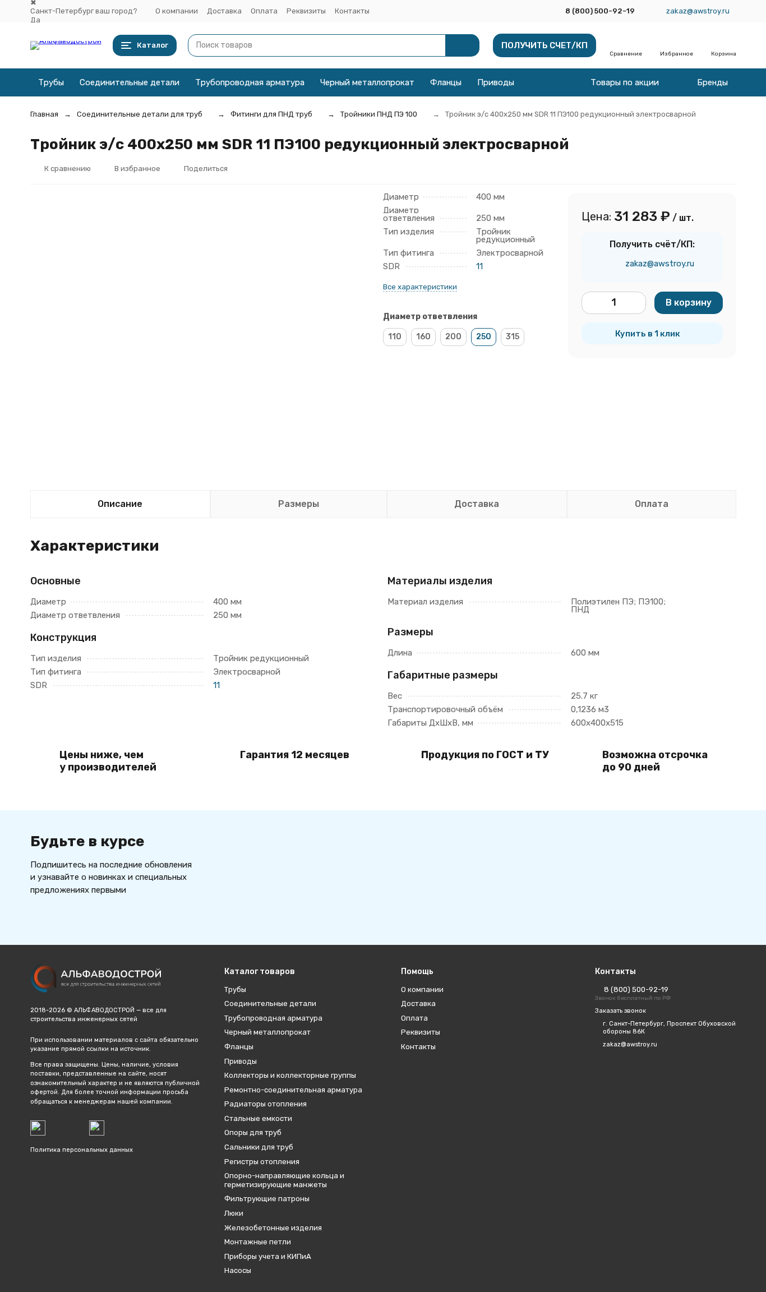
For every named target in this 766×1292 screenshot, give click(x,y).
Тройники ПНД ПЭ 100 (378, 114)
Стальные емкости (258, 1118)
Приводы (495, 82)
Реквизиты (306, 11)
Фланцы (446, 82)
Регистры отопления (261, 1161)
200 (453, 337)
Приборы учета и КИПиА (267, 1256)
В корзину (689, 302)
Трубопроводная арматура (249, 82)
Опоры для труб (253, 1132)
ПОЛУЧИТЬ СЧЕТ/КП (544, 45)
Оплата (264, 11)
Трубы (51, 82)
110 (395, 337)
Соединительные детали (129, 82)
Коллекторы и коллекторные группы (290, 1075)
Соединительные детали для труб (139, 114)
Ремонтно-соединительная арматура (293, 1090)
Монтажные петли (257, 1242)
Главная (44, 114)
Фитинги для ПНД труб (271, 114)
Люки (233, 1213)
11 (479, 266)
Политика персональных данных (81, 1149)
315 (512, 337)
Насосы (237, 1270)
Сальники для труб (258, 1147)
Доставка (224, 11)
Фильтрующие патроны (267, 1198)
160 (423, 337)
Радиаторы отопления (265, 1104)
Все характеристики (420, 287)
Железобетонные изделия (273, 1228)
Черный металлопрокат (367, 82)
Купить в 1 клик (647, 334)
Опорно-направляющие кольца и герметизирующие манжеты (284, 1180)
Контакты (352, 11)
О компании (176, 11)
